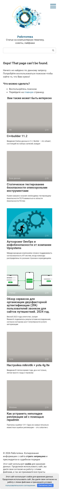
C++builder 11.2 (17, 136)
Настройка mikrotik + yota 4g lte (28, 365)
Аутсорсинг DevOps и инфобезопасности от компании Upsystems (29, 245)
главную (28, 92)
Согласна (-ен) (45, 485)
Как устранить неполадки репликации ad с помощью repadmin (25, 417)
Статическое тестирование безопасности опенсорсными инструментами (27, 187)
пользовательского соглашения (20, 485)
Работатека (25, 36)
